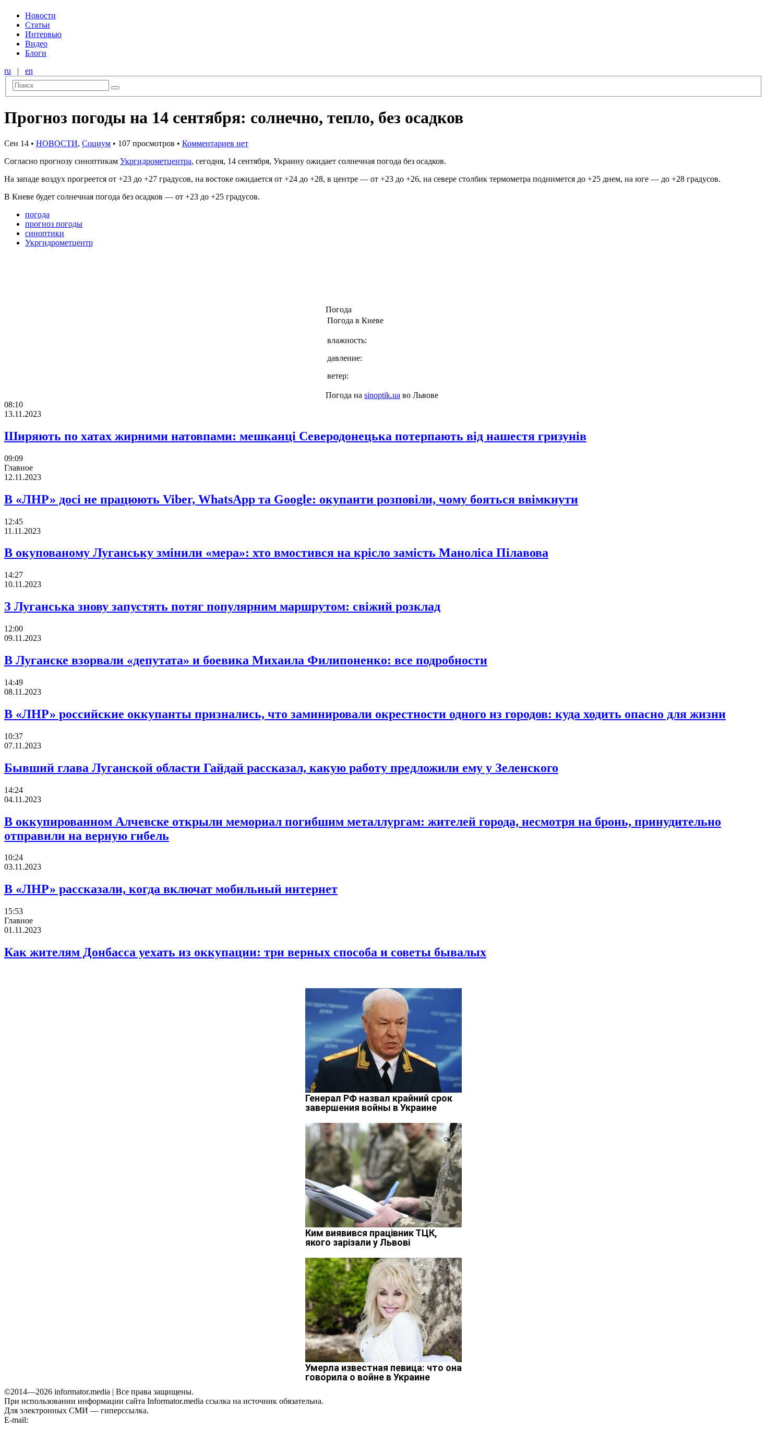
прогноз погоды (53, 223)
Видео (36, 43)
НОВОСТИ (57, 143)
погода (37, 214)
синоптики (44, 233)
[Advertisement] (168, 279)
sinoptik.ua (382, 395)
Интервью (43, 34)
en (29, 70)
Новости (40, 15)
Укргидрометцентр (59, 242)
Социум (96, 143)
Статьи (37, 24)
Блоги (35, 53)
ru (7, 70)
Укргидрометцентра (155, 161)
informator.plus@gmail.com (76, 1419)
